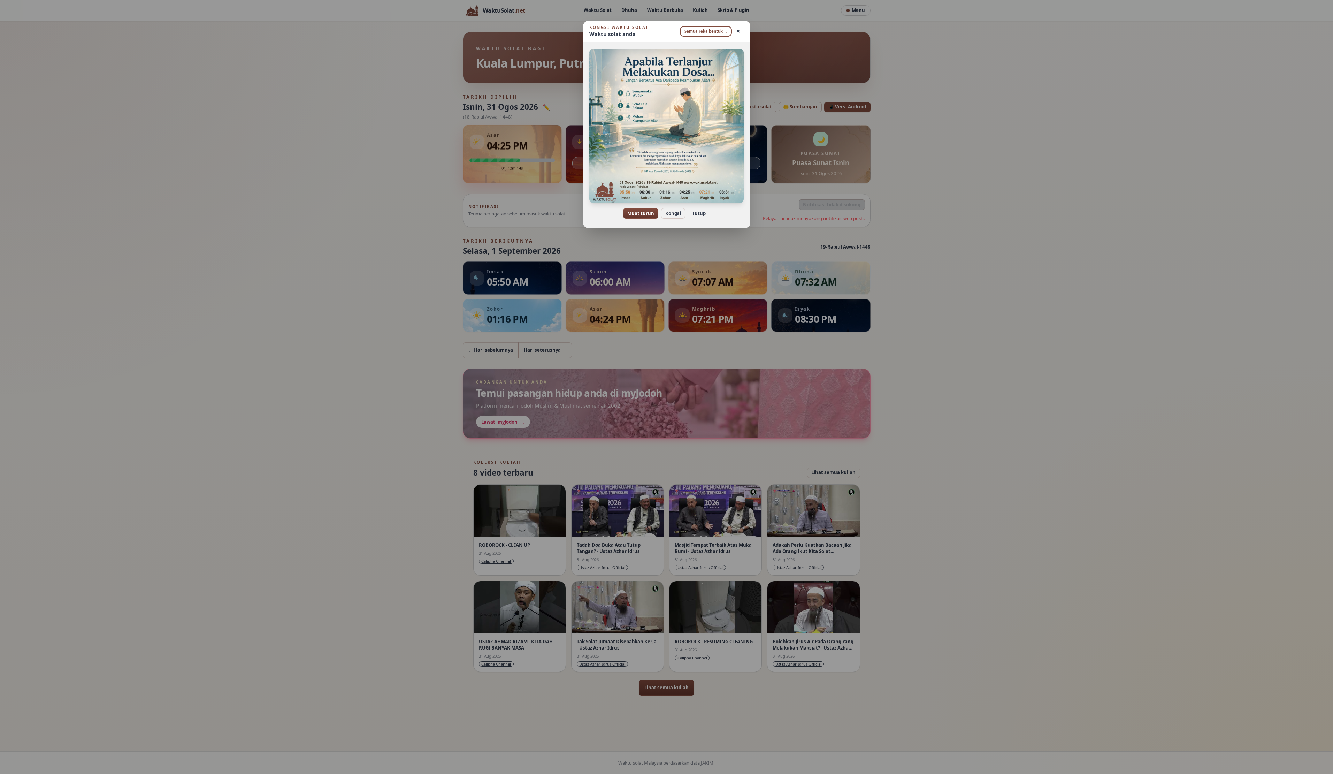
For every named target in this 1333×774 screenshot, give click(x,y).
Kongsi (673, 213)
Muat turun (640, 213)
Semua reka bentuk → (706, 31)
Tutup (699, 213)
